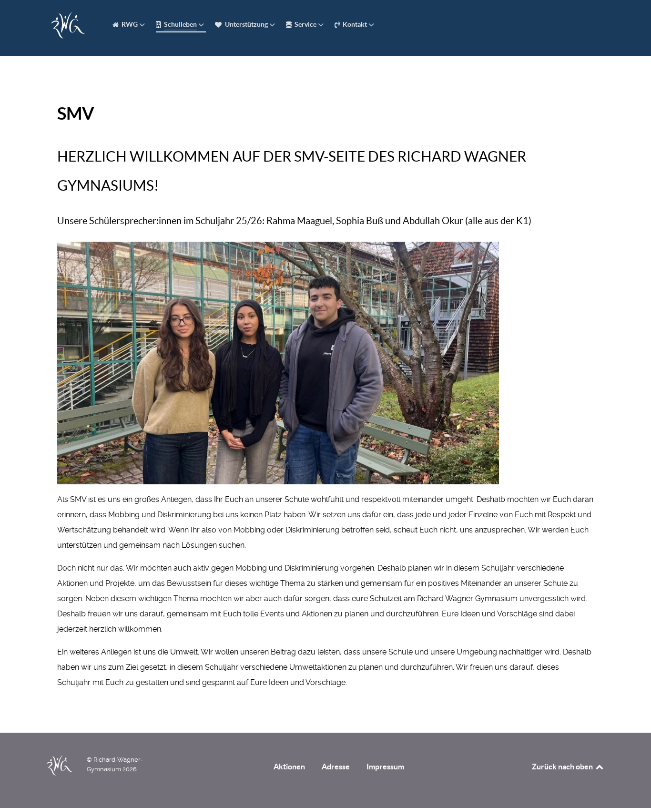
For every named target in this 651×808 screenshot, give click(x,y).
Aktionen (289, 766)
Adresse (336, 766)
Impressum (385, 766)
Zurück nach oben (563, 766)
